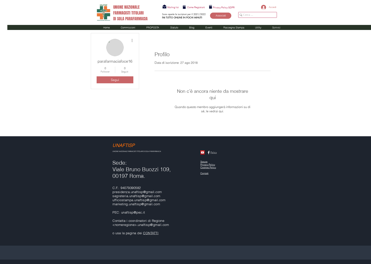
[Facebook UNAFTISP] (209, 152)
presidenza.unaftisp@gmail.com (137, 192)
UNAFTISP (123, 145)
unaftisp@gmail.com (149, 200)
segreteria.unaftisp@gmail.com (136, 196)
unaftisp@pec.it (133, 212)
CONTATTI (150, 233)
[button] (173, 7)
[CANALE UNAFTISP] (202, 152)
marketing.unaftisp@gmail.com (136, 204)
